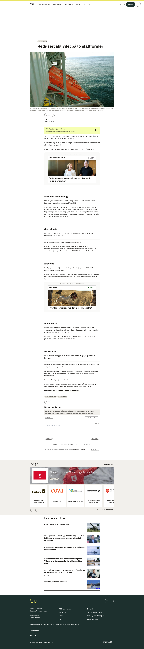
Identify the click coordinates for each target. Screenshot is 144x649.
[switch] (96, 130)
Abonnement (35, 631)
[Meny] (138, 4)
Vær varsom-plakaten (56, 624)
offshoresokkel (50, 396)
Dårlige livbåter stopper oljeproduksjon (66, 391)
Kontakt (33, 635)
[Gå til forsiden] (32, 4)
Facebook (62, 612)
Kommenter (58, 115)
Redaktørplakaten (73, 624)
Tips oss (109, 601)
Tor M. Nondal (35, 618)
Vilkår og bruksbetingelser (96, 616)
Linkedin (61, 616)
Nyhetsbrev (91, 609)
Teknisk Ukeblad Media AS (45, 642)
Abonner (131, 4)
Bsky (60, 619)
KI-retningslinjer (92, 619)
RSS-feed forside (65, 609)
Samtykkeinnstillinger (94, 612)
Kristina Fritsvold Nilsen (38, 611)
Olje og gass (42, 41)
